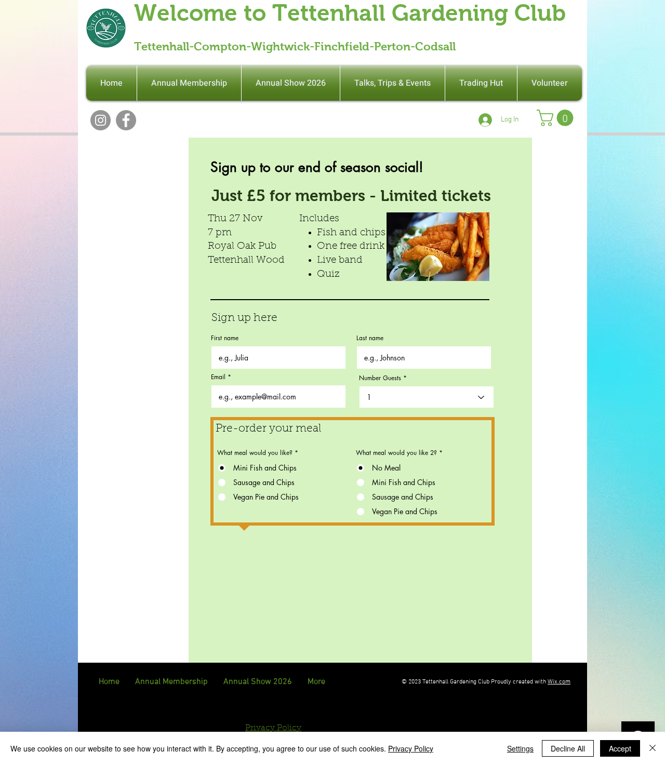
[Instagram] (100, 120)
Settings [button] (520, 748)
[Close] (652, 748)
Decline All (568, 748)
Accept (620, 748)
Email (218, 377)
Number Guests (380, 378)
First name (224, 338)
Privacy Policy (410, 748)
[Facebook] (126, 120)
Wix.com (559, 682)
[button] (549, 83)
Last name (369, 338)
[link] (557, 118)
